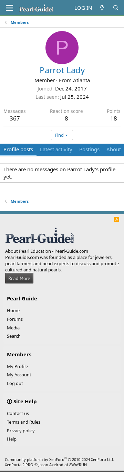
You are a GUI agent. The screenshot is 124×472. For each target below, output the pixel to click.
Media (13, 328)
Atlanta (81, 80)
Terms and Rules (23, 422)
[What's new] (102, 7)
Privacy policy (21, 430)
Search (14, 336)
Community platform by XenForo (59, 459)
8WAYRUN (78, 464)
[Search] (116, 7)
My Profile (17, 366)
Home (13, 310)
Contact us (18, 413)
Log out (15, 383)
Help (12, 439)
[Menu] (9, 8)
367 (15, 118)
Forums (15, 319)
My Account (19, 375)
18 (113, 118)
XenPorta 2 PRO (19, 464)
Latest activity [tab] (56, 149)
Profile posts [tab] (18, 149)
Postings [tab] (89, 149)
